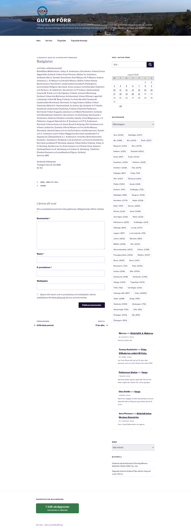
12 (126, 90)
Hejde (137, 200)
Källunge (119, 228)
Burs (137, 146)
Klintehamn (121, 222)
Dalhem (119, 151)
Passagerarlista (123, 255)
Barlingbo (135, 135)
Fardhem (120, 168)
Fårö (118, 178)
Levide (136, 228)
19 (127, 94)
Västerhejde (121, 309)
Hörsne (119, 211)
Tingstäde (61, 40)
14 (139, 90)
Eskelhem (120, 162)
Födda (119, 184)
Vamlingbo (135, 288)
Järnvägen (120, 217)
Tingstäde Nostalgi (79, 40)
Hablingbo (120, 195)
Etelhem (139, 162)
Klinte (138, 217)
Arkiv (114, 442)
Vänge (134, 298)
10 (114, 90)
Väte (137, 309)
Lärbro (119, 238)
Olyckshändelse (123, 249)
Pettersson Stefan (128, 372)
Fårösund (134, 178)
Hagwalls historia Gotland (122, 471)
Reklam (144, 255)
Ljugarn (119, 233)
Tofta (118, 288)
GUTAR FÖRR (54, 20)
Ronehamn (120, 266)
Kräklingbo (141, 222)
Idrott (135, 211)
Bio (117, 140)
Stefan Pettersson (66, 58)
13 (133, 90)
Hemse (134, 206)
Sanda (119, 271)
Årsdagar (120, 315)
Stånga (119, 282)
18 (120, 94)
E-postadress (44, 267)
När (135, 244)
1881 (42, 182)
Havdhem (120, 200)
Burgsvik (120, 146)
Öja (136, 315)
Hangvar (138, 195)
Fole (136, 168)
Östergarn (120, 320)
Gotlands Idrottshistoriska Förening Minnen (129, 463)
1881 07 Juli (52, 182)
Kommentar (43, 218)
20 (133, 94)
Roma (118, 260)
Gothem (119, 189)
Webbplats (42, 281)
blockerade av (59, 509)
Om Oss (48, 40)
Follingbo (119, 173)
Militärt (119, 244)
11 (120, 90)
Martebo (136, 238)
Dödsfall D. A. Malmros (141, 333)
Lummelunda (138, 233)
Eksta (118, 157)
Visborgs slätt (121, 293)
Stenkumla (120, 277)
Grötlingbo (137, 189)
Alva (118, 135)
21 (139, 94)
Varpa (144, 372)
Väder (118, 298)
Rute (137, 266)
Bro (131, 140)
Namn (40, 254)
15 (145, 90)
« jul (120, 106)
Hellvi (118, 206)
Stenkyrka (140, 277)
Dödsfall (137, 151)
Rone (134, 260)
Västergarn (139, 304)
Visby (43, 186)
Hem (39, 40)
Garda (135, 184)
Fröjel (135, 173)
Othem (143, 249)
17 (114, 94)
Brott (146, 140)
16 (151, 90)
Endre (133, 157)
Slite (135, 271)
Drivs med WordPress (54, 525)
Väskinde (120, 304)
